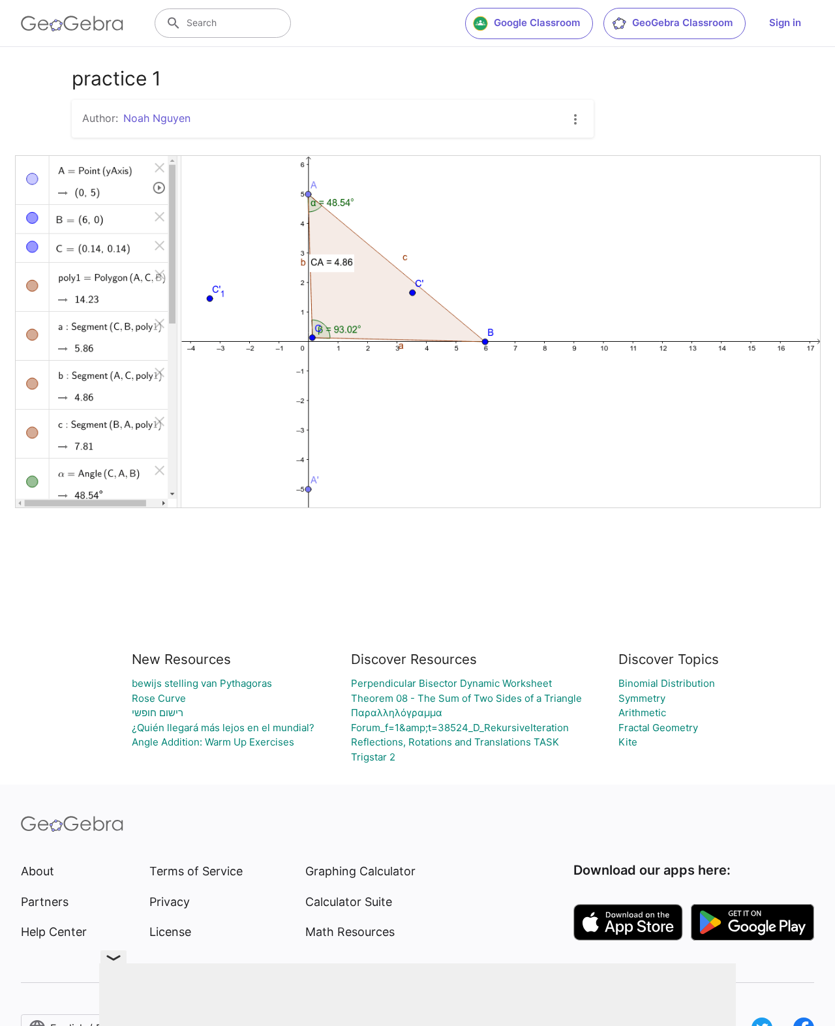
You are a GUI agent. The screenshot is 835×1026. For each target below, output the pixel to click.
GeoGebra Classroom (682, 22)
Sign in (785, 22)
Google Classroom (537, 22)
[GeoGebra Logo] (72, 23)
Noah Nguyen (156, 118)
